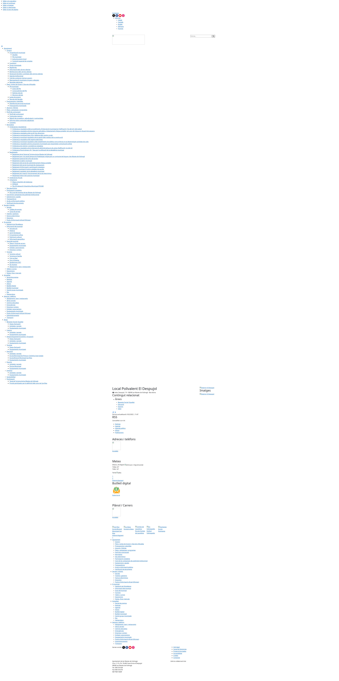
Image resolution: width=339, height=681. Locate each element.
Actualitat (115, 601)
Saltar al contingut (9, 3)
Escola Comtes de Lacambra (140, 532)
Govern (117, 542)
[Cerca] (213, 36)
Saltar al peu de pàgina (10, 10)
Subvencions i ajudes (122, 563)
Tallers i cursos (120, 595)
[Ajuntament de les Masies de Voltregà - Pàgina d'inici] (128, 39)
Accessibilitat (177, 653)
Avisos (117, 430)
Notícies (118, 424)
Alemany (121, 26)
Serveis (117, 574)
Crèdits (175, 656)
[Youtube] (120, 15)
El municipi (116, 584)
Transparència (120, 565)
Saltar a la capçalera (9, 1)
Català (120, 20)
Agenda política (120, 428)
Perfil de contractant (122, 552)
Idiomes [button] (118, 18)
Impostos (118, 580)
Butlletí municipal (121, 614)
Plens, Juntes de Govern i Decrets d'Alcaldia (129, 544)
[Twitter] (113, 15)
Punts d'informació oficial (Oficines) (127, 582)
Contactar (115, 13)
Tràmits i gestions (121, 576)
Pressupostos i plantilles (123, 546)
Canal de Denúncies (180, 649)
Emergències (119, 631)
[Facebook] (117, 15)
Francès (120, 29)
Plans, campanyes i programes (125, 550)
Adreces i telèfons (118, 622)
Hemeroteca (119, 620)
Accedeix (115, 451)
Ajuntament (116, 540)
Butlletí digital (119, 612)
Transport (118, 644)
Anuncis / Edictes (120, 548)
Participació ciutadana (122, 559)
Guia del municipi (121, 591)
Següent (120, 480)
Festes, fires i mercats (122, 599)
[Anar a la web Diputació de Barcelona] (199, 671)
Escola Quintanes (161, 530)
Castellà (120, 22)
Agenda (117, 426)
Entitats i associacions (122, 635)
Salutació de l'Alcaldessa (123, 586)
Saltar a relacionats (9, 7)
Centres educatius (121, 629)
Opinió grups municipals (123, 616)
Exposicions (119, 597)
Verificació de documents (123, 569)
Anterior (115, 480)
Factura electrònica (121, 578)
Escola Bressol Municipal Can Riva (117, 531)
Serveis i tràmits (117, 571)
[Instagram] (123, 15)
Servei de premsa (121, 603)
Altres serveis (119, 627)
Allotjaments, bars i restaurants (125, 624)
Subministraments (121, 641)
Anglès (120, 24)
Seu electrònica (120, 557)
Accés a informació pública (124, 567)
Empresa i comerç (121, 633)
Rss (116, 618)
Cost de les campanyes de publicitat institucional (131, 561)
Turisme (118, 593)
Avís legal (176, 647)
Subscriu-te (116, 495)
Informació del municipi (123, 588)
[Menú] (2, 46)
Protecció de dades (179, 651)
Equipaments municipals (123, 637)
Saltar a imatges (8, 5)
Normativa (118, 555)
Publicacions (119, 433)
